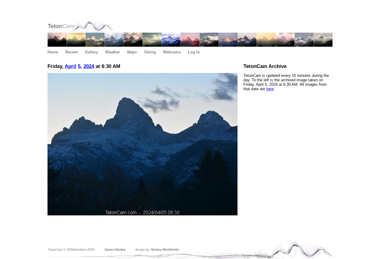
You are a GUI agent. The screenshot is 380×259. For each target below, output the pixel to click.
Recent (71, 52)
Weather (112, 52)
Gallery (91, 52)
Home (53, 52)
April (70, 66)
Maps (132, 52)
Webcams (172, 52)
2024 (88, 66)
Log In (194, 52)
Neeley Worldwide (165, 249)
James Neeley (115, 249)
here (270, 89)
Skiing (150, 52)
